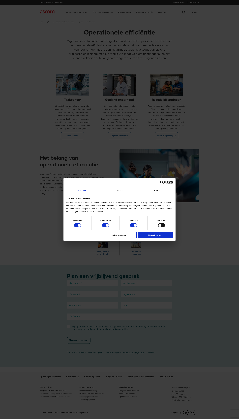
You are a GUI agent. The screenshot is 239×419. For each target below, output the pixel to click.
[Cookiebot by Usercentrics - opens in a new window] (162, 182)
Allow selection (119, 235)
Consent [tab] (82, 190)
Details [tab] (120, 190)
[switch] (105, 225)
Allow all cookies (155, 235)
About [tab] (157, 190)
